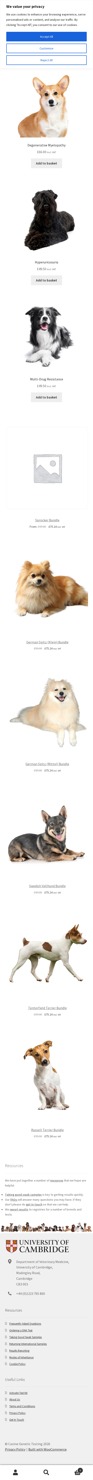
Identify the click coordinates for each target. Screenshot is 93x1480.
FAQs (14, 1200)
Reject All (46, 60)
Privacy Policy (17, 1413)
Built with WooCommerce (47, 1449)
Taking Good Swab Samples (25, 1337)
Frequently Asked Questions (25, 1323)
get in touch (34, 1204)
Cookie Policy (17, 1364)
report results (19, 1209)
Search (46, 1472)
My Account (15, 1472)
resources (56, 1180)
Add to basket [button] (46, 163)
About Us (14, 1399)
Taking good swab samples (23, 1195)
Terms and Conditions (22, 1406)
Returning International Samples (28, 1344)
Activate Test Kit (18, 1393)
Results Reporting (19, 1350)
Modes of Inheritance (21, 1357)
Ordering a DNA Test (20, 1330)
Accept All (46, 37)
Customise (46, 48)
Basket (71, 1469)
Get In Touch (16, 1419)
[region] (46, 34)
